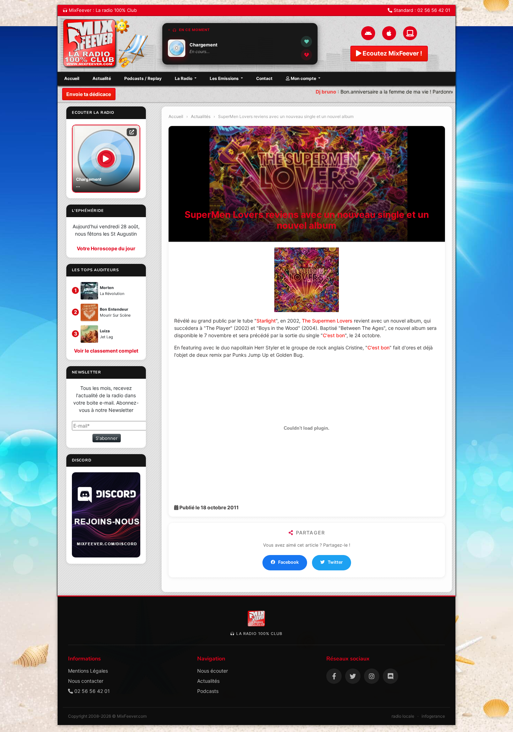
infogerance (433, 716)
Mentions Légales (88, 671)
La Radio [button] (184, 78)
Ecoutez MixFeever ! (391, 53)
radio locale (403, 716)
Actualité (101, 78)
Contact (264, 78)
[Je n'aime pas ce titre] (306, 54)
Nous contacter (85, 681)
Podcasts (207, 691)
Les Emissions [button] (225, 78)
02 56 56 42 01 (433, 10)
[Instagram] (371, 676)
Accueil (71, 78)
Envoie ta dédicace (88, 94)
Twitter (335, 562)
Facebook (288, 562)
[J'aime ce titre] (306, 41)
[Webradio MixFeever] (106, 44)
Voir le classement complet (106, 351)
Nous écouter (212, 671)
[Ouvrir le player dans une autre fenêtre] (131, 132)
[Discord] (390, 676)
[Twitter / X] (352, 676)
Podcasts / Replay (143, 78)
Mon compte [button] (303, 78)
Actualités (200, 116)
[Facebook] (334, 676)
